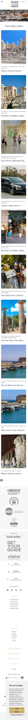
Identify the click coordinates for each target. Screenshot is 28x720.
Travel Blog (14, 635)
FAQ (14, 638)
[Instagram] (12, 590)
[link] (14, 677)
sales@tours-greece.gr (16, 580)
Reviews (14, 633)
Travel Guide (14, 663)
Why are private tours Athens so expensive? (11, 471)
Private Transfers (14, 604)
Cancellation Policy (14, 608)
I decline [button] (17, 711)
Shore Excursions (14, 653)
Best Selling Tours (14, 659)
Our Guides (14, 637)
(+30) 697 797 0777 (16, 572)
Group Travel (14, 601)
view (14, 669)
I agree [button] (17, 708)
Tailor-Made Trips (14, 599)
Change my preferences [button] (17, 714)
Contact (14, 640)
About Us (14, 631)
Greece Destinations (14, 649)
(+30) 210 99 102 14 (16, 565)
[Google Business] (16, 590)
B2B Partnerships (14, 603)
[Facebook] (7, 590)
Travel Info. (14, 596)
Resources (14, 628)
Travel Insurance (14, 606)
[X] (20, 590)
